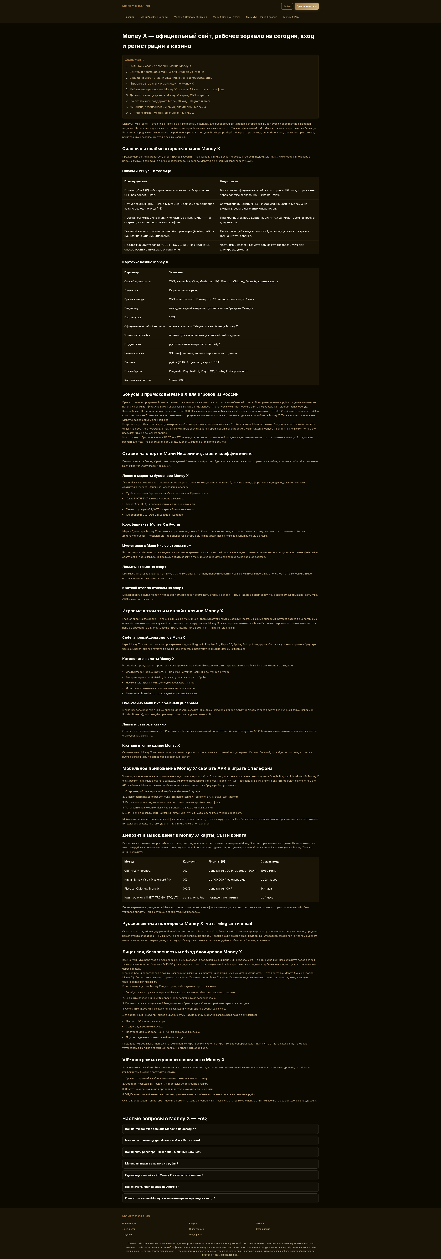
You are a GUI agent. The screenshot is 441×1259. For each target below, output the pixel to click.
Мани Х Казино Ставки (226, 16)
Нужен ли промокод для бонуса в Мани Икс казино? (162, 1140)
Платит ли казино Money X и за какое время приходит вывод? (170, 1198)
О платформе (196, 1228)
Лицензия (127, 1234)
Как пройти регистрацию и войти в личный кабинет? (163, 1152)
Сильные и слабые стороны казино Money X (160, 66)
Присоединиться (307, 6)
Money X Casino (136, 6)
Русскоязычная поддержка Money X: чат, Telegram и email (170, 101)
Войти (287, 6)
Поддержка (195, 1234)
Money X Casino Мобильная (190, 16)
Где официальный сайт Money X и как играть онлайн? (164, 1175)
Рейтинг (260, 1223)
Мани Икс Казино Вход (154, 16)
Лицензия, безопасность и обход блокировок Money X (168, 107)
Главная (129, 16)
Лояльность (128, 1228)
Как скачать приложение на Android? (152, 1186)
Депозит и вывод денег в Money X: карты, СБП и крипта (169, 95)
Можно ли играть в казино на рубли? (151, 1163)
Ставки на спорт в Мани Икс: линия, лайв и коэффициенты (171, 77)
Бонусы (193, 1223)
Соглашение (263, 1228)
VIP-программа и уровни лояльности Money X (162, 112)
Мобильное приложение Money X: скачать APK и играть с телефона (177, 89)
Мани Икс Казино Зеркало (261, 16)
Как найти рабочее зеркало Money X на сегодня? (160, 1129)
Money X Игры (291, 16)
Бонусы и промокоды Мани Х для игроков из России (167, 72)
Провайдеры (129, 1223)
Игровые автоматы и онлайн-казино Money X (162, 83)
